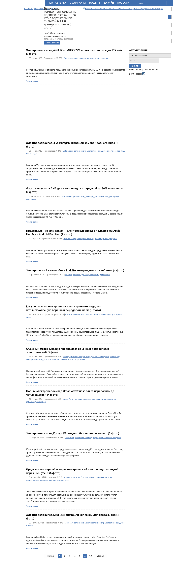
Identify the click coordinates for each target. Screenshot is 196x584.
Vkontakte (144, 73)
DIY (45, 359)
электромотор (84, 356)
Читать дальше (137, 42)
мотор (74, 356)
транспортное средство (97, 58)
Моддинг (95, 3)
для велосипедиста (100, 356)
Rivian (67, 314)
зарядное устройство (59, 480)
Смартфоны (78, 3)
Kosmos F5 (69, 437)
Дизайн (109, 3)
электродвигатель (94, 196)
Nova (72, 477)
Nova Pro (80, 477)
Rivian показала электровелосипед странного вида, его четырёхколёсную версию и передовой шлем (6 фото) (63, 308)
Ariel (66, 58)
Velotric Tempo (70, 238)
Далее (100, 555)
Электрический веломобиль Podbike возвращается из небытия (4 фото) (75, 270)
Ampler (67, 477)
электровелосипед (77, 58)
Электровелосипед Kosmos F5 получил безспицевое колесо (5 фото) (72, 433)
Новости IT (124, 3)
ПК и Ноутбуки (57, 3)
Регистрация (135, 69)
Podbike (68, 274)
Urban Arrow (68, 399)
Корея (96, 437)
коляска (29, 525)
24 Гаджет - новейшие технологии (34, 2)
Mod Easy (69, 522)
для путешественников (58, 359)
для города (31, 153)
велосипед (79, 150)
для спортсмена (77, 359)
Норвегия (105, 274)
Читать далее (32, 81)
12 (90, 555)
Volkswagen (68, 150)
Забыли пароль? (151, 69)
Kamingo (67, 356)
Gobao (65, 196)
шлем (28, 317)
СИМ (105, 196)
